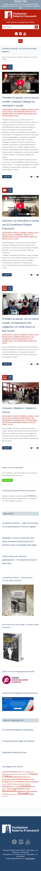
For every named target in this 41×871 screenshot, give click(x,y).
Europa (5, 781)
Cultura (7, 776)
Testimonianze (11, 57)
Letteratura (25, 786)
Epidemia (26, 779)
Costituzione (25, 774)
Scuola (16, 116)
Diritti (24, 777)
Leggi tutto (7, 176)
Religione (21, 791)
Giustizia (4, 784)
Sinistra (15, 794)
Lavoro (17, 786)
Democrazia (17, 777)
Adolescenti (20, 420)
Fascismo (12, 782)
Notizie (17, 109)
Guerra (9, 784)
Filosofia (20, 781)
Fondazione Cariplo (23, 112)
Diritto (28, 777)
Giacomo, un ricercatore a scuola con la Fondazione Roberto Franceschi (20, 224)
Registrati (18, 1)
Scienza (5, 794)
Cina (33, 772)
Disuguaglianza (21, 339)
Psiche (27, 789)
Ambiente (5, 772)
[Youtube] (24, 33)
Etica (32, 779)
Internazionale (26, 784)
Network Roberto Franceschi (27, 114)
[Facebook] (16, 33)
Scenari (34, 791)
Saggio (28, 791)
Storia (31, 794)
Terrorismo (5, 796)
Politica (20, 788)
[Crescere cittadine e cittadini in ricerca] (20, 393)
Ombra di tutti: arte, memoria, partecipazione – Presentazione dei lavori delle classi (19, 559)
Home (4, 57)
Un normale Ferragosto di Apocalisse (17, 730)
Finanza (27, 782)
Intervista (6, 786)
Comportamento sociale (15, 774)
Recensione (9, 791)
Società (23, 793)
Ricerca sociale (7, 116)
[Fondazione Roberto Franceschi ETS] (20, 14)
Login (24, 1)
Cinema (4, 774)
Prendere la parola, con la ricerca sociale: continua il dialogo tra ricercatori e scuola (20, 101)
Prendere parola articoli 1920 (24, 337)
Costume (33, 774)
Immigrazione (17, 784)
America (13, 772)
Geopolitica (34, 782)
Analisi (20, 772)
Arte (23, 772)
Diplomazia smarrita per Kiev (14, 752)
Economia (18, 779)
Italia (12, 786)
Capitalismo (28, 772)
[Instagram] (20, 33)
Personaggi (12, 789)
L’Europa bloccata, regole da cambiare (18, 741)
